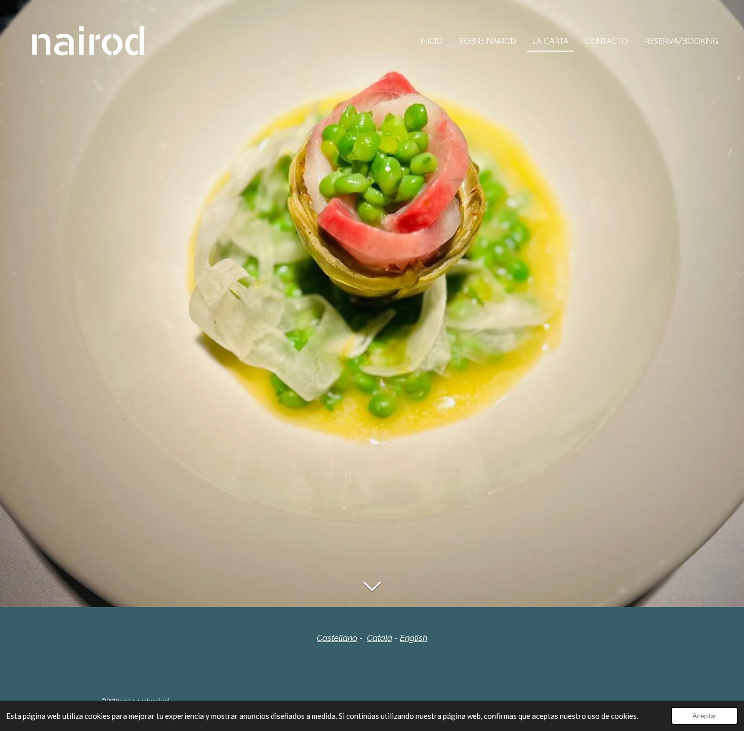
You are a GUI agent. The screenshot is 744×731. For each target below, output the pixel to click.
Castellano (337, 638)
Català (379, 638)
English (413, 638)
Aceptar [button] (704, 716)
